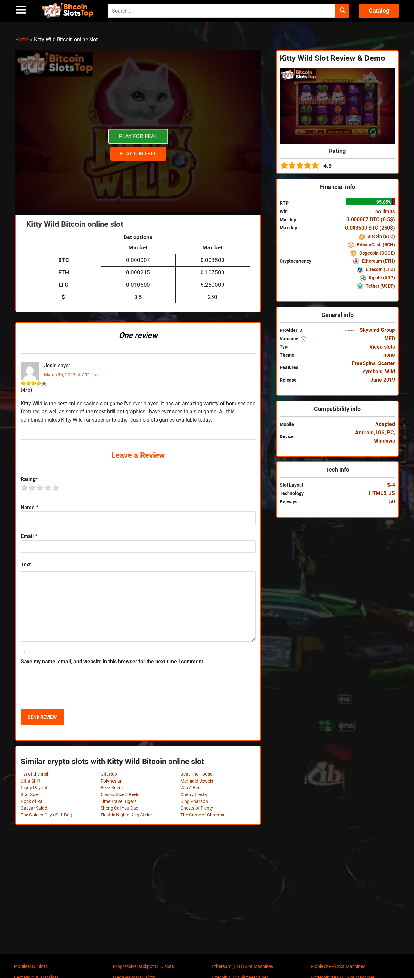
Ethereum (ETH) (378, 261)
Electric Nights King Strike (126, 815)
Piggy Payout (34, 787)
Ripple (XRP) (381, 277)
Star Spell (30, 794)
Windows (384, 441)
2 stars (32, 487)
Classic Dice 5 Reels (120, 794)
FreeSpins (364, 363)
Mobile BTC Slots (31, 966)
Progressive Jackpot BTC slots (143, 966)
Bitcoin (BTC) (380, 236)
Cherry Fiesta (193, 794)
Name (29, 507)
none (389, 355)
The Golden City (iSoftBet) (46, 815)
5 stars (56, 487)
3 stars (40, 487)
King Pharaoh (194, 801)
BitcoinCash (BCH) (375, 244)
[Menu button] (21, 10)
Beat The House (196, 774)
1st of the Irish (35, 774)
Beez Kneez (112, 787)
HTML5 (377, 493)
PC (390, 432)
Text (26, 565)
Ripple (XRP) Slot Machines (338, 966)
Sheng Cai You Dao (119, 808)
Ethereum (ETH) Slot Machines (242, 966)
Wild (390, 371)
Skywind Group (376, 330)
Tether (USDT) (380, 286)
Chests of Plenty (196, 808)
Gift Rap (109, 774)
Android (364, 432)
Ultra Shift (31, 781)
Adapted (385, 424)
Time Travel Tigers (118, 801)
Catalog (379, 10)
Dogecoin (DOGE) (376, 253)
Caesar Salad (34, 808)
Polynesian (112, 781)
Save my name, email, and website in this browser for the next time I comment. (113, 661)
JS (392, 493)
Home (22, 40)
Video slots (382, 347)
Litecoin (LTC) (380, 269)
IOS (380, 432)
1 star (24, 487)
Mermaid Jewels (196, 781)
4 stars (48, 487)
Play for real (138, 136)
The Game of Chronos (202, 815)
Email (29, 536)
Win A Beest (192, 787)
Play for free (138, 154)
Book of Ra (32, 801)
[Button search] (342, 11)
